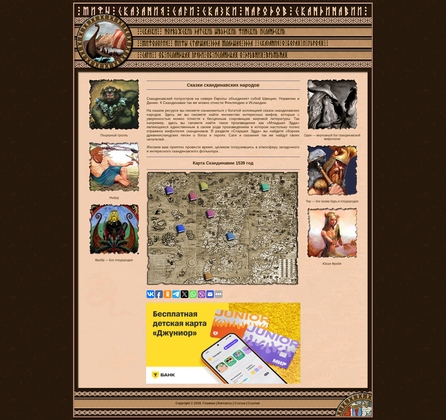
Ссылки (254, 403)
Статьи (239, 403)
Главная (209, 403)
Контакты (225, 403)
